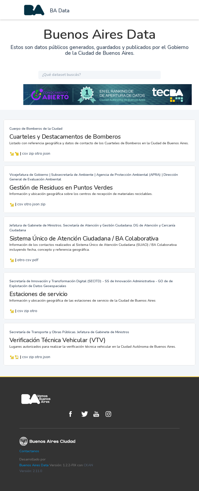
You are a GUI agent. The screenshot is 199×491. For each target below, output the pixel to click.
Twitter (86, 414)
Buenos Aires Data (34, 465)
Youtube (98, 414)
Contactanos (29, 451)
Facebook (74, 414)
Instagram (110, 414)
